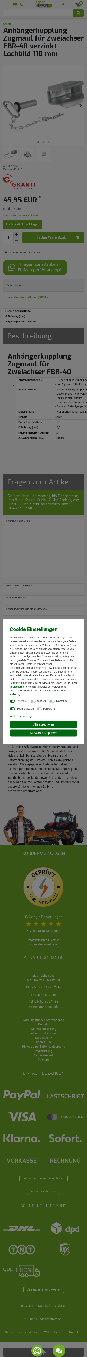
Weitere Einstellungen (22, 716)
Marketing (62, 700)
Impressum (16, 686)
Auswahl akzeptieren (43, 733)
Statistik (41, 700)
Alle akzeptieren (43, 724)
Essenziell (22, 700)
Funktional (49, 708)
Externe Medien (25, 708)
